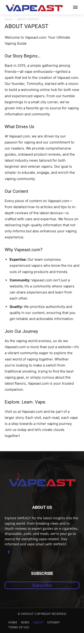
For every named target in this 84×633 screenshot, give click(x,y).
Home (9, 19)
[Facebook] (9, 552)
